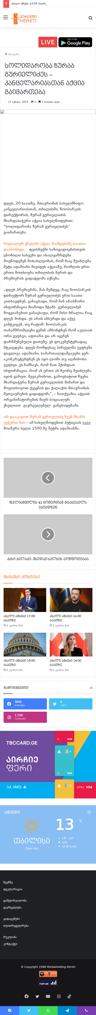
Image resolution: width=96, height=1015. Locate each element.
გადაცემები (11, 919)
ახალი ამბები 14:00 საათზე (29, 4)
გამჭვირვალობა (15, 901)
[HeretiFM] (27, 17)
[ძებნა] (90, 19)
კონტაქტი (10, 944)
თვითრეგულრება (16, 926)
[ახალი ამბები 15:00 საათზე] (25, 645)
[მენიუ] (5, 19)
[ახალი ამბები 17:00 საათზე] (25, 600)
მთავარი (13, 55)
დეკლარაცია (12, 889)
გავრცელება (12, 908)
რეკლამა (10, 937)
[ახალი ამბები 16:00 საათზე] (71, 600)
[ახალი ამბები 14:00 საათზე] (71, 645)
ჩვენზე (8, 882)
